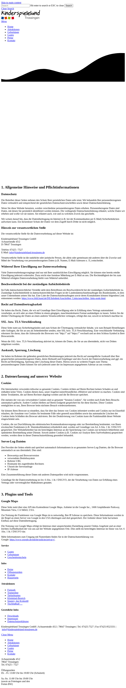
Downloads (13, 616)
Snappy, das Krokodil (17, 601)
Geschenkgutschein (16, 557)
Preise (10, 569)
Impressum (12, 618)
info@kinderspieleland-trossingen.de (27, 252)
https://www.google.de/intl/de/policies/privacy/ (32, 539)
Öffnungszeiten (14, 572)
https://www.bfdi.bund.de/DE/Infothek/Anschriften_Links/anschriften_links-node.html (63, 298)
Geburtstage (13, 554)
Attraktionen (13, 642)
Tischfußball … (14, 603)
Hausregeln (12, 577)
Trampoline (12, 592)
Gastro (10, 551)
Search (69, 5)
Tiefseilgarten (13, 595)
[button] (7, 8)
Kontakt (11, 575)
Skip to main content (11, 2)
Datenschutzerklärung (18, 621)
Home (10, 640)
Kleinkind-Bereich (16, 598)
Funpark (11, 590)
